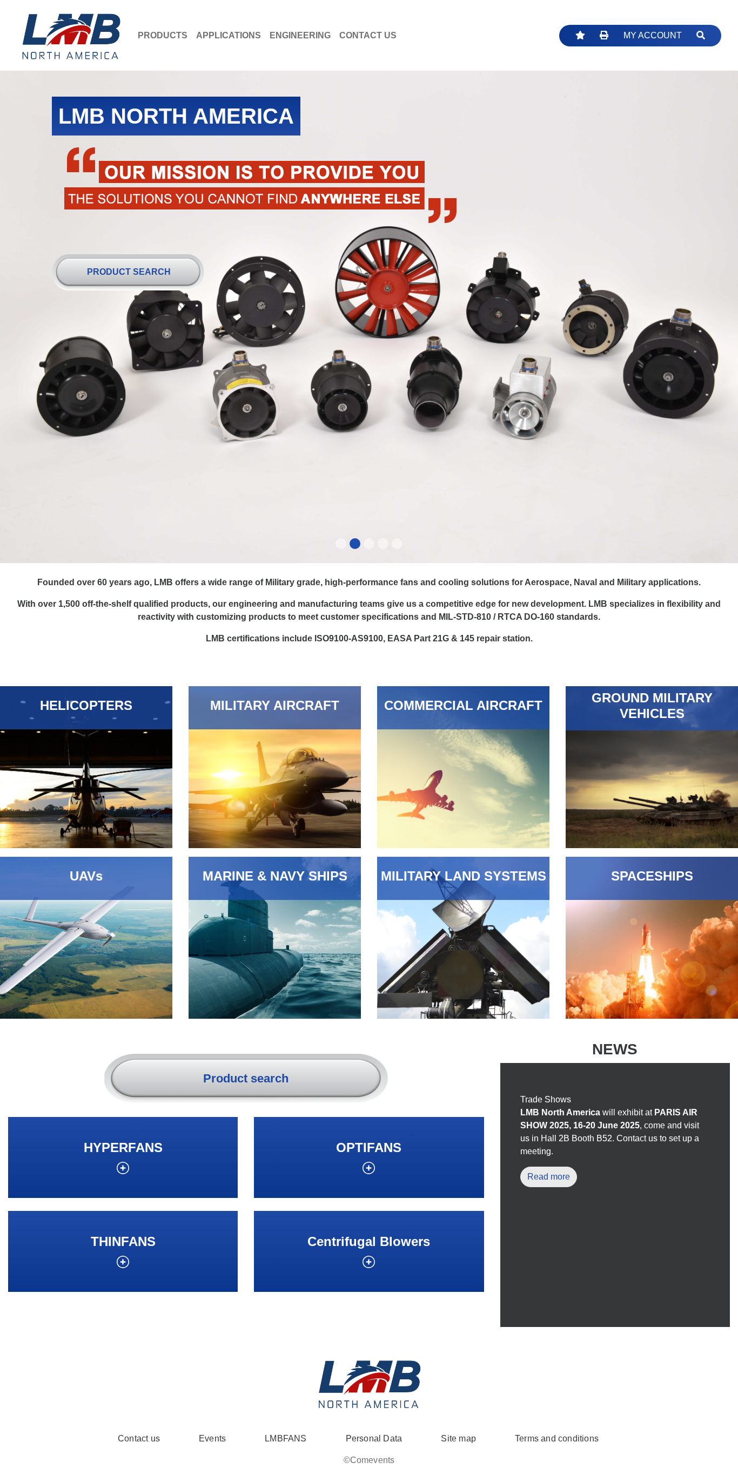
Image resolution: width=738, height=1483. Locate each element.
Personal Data (374, 1438)
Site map (458, 1438)
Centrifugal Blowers (368, 1241)
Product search (129, 271)
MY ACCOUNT (652, 35)
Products (162, 35)
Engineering (300, 35)
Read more (548, 1176)
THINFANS (123, 1241)
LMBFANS (285, 1438)
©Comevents (369, 1460)
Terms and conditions (557, 1438)
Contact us (139, 1438)
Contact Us (368, 35)
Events (212, 1438)
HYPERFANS (123, 1147)
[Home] (71, 35)
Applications (228, 35)
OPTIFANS (368, 1147)
